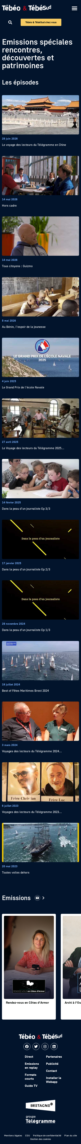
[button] (74, 8)
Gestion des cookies (40, 1139)
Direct (29, 1056)
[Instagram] (45, 1046)
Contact (51, 1071)
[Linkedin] (54, 1046)
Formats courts (30, 1077)
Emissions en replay (32, 1066)
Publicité (52, 1064)
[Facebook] (26, 1046)
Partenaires (54, 1056)
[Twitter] (36, 1046)
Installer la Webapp (53, 1080)
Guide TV (31, 1086)
